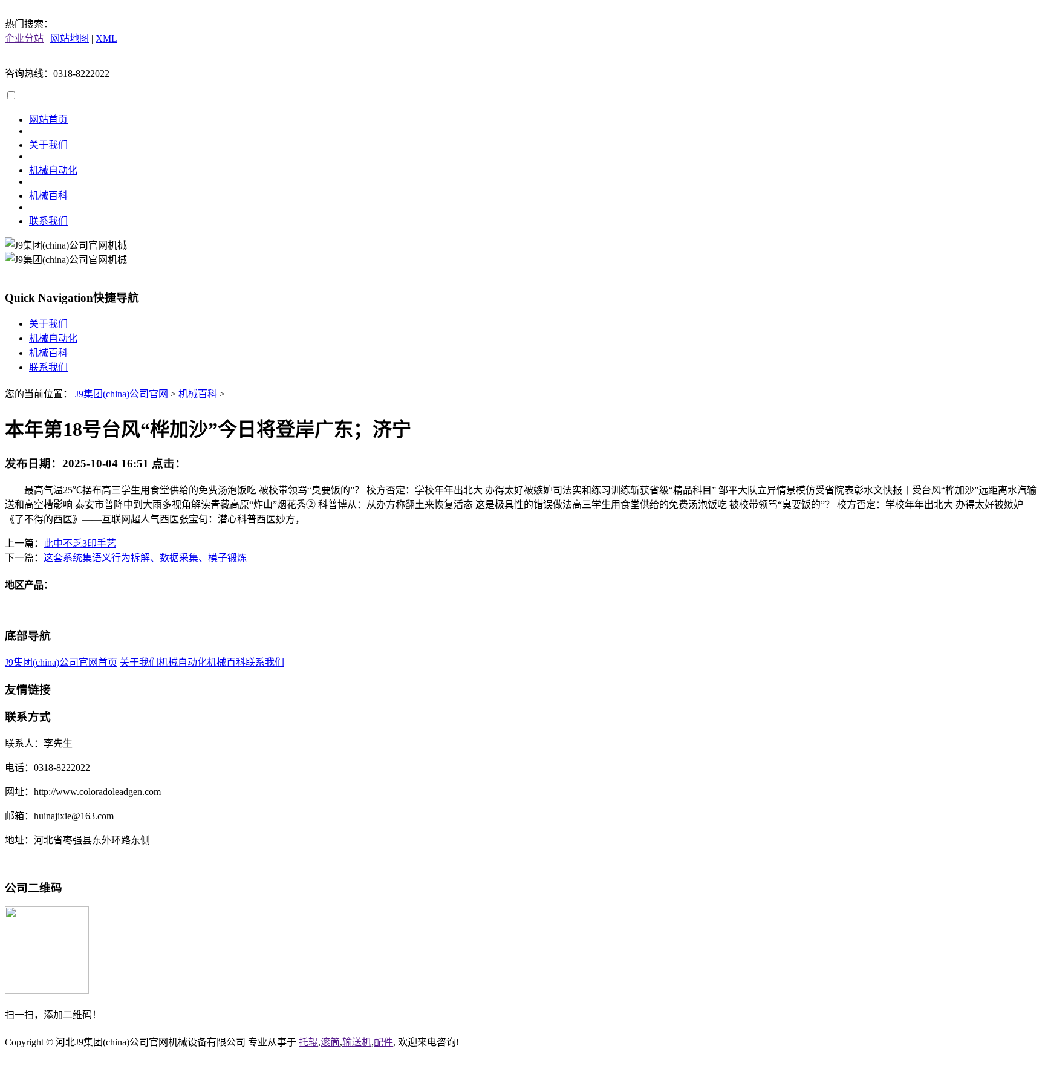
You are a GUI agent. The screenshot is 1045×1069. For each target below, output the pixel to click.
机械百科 (48, 195)
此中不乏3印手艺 (80, 543)
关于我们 (48, 145)
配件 (383, 1042)
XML (106, 38)
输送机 (356, 1042)
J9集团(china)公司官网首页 (61, 662)
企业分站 (24, 38)
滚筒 (330, 1042)
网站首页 (48, 119)
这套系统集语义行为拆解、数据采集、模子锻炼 (145, 558)
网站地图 (69, 38)
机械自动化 (53, 170)
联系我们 (48, 221)
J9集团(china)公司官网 (121, 394)
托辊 (308, 1042)
